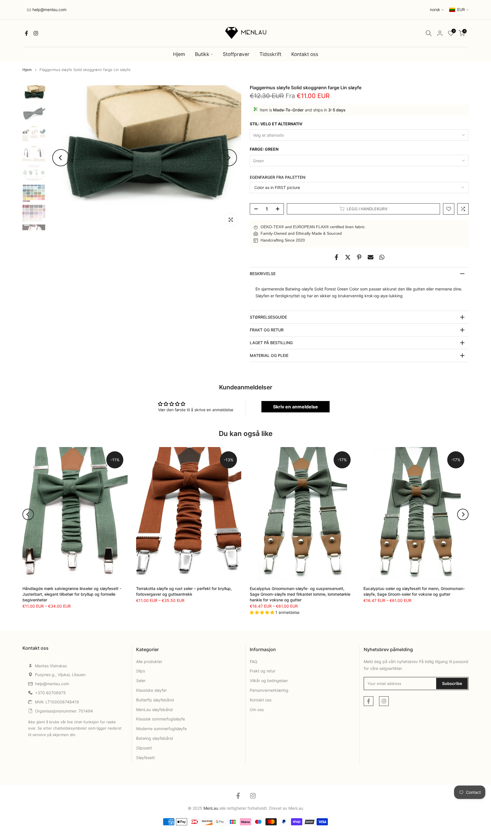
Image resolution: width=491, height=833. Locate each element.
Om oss (257, 709)
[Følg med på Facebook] (26, 33)
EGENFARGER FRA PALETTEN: (278, 177)
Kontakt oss (304, 54)
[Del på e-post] (370, 257)
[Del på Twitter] (348, 257)
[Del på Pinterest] (359, 257)
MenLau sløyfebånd (154, 709)
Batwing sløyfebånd (154, 738)
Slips (140, 670)
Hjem (179, 54)
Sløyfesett (145, 757)
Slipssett (144, 747)
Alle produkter (149, 661)
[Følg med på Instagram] (35, 33)
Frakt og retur (262, 670)
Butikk (202, 54)
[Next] (228, 157)
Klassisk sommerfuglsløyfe (160, 718)
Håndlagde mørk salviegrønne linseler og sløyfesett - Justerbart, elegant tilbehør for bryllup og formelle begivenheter (71, 594)
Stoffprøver (236, 54)
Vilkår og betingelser (269, 680)
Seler (140, 680)
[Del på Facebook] (336, 257)
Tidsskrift (270, 54)
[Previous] (60, 157)
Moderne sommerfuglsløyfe (161, 728)
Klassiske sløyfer (151, 690)
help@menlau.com (48, 9)
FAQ (253, 661)
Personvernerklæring (269, 690)
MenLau (295, 808)
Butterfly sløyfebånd (155, 699)
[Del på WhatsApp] (382, 257)
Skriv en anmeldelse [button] (295, 407)
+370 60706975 (50, 692)
